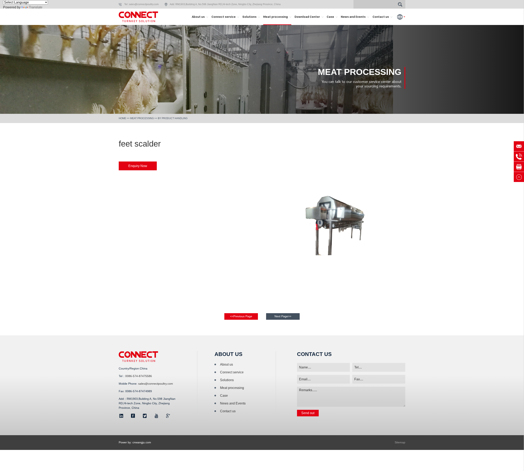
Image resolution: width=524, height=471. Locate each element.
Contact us (381, 16)
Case (331, 16)
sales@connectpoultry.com (144, 4)
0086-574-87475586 (138, 376)
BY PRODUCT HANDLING (172, 118)
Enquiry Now (137, 166)
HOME (122, 118)
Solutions (249, 16)
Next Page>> (282, 316)
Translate (35, 7)
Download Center (308, 16)
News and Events (353, 16)
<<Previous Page (241, 316)
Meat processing (275, 16)
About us (198, 16)
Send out (307, 413)
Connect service (223, 16)
